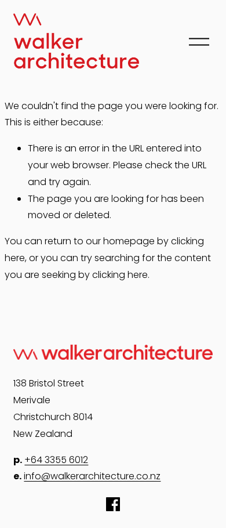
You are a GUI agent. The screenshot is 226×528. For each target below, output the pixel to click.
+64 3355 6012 (56, 459)
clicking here (120, 274)
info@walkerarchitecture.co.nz (92, 476)
